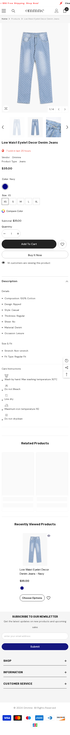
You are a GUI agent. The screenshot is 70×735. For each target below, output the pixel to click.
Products (15, 18)
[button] (59, 109)
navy (22, 588)
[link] (18, 499)
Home (4, 18)
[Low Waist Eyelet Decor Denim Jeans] (35, 549)
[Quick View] (48, 535)
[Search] (13, 11)
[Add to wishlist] (62, 244)
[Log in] (56, 11)
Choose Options (32, 597)
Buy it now (35, 255)
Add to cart (29, 244)
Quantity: (7, 226)
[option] (35, 68)
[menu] (4, 11)
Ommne (16, 157)
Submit (35, 646)
